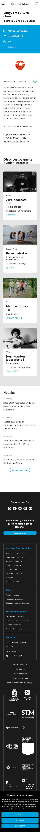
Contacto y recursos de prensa (17, 603)
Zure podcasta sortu (16, 203)
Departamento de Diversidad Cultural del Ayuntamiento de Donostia (16, 138)
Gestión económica (13, 624)
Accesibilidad (20, 669)
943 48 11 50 (13, 652)
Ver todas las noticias (20, 470)
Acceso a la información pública (18, 629)
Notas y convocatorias (14, 599)
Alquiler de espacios (14, 561)
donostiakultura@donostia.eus (19, 656)
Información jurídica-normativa (18, 620)
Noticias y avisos (12, 595)
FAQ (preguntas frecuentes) (16, 642)
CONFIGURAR (20, 826)
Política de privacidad (20, 678)
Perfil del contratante (14, 573)
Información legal (20, 664)
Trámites (9, 577)
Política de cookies (20, 673)
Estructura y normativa (14, 616)
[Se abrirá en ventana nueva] (9, 508)
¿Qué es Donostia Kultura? (16, 553)
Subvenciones (11, 569)
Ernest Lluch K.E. (16, 36)
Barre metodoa (16, 256)
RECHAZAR (20, 820)
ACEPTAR (20, 815)
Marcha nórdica (17, 307)
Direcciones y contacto (14, 557)
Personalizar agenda (20, 533)
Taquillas (9, 646)
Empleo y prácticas (13, 565)
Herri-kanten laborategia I (15, 359)
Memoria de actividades (15, 581)
